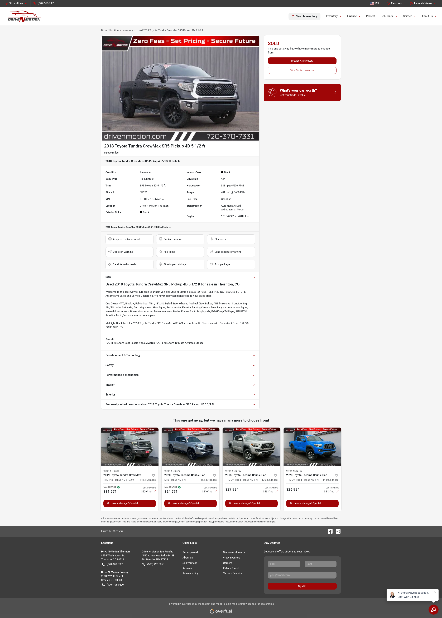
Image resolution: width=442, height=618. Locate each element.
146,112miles (148, 479)
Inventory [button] (332, 16)
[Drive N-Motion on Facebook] (329, 531)
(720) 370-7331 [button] (46, 3)
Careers (227, 563)
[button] (17, 3)
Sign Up (302, 586)
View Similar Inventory (302, 70)
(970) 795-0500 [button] (115, 584)
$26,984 (293, 489)
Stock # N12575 (172, 470)
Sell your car (189, 563)
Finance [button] (352, 16)
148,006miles (331, 479)
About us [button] (427, 16)
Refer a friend (230, 568)
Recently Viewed (423, 3)
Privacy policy (190, 573)
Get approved (190, 552)
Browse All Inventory (302, 60)
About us (187, 557)
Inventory (127, 30)
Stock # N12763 (294, 470)
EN (377, 3)
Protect (370, 16)
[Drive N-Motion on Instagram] (337, 531)
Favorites (396, 3)
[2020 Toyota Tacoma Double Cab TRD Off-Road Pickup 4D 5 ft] (312, 446)
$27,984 (232, 489)
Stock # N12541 (111, 470)
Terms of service (232, 573)
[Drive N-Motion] (24, 16)
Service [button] (407, 16)
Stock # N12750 (233, 470)
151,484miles (209, 479)
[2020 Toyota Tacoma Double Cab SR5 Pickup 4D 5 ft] (190, 446)
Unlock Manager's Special (124, 503)
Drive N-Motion (110, 30)
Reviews (187, 568)
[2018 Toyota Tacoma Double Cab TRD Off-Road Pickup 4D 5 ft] (251, 446)
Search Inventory (306, 16)
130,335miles (270, 479)
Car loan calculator (234, 552)
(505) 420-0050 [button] (155, 564)
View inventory (231, 557)
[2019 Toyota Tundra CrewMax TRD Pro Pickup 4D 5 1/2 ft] (129, 446)
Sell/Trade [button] (387, 16)
